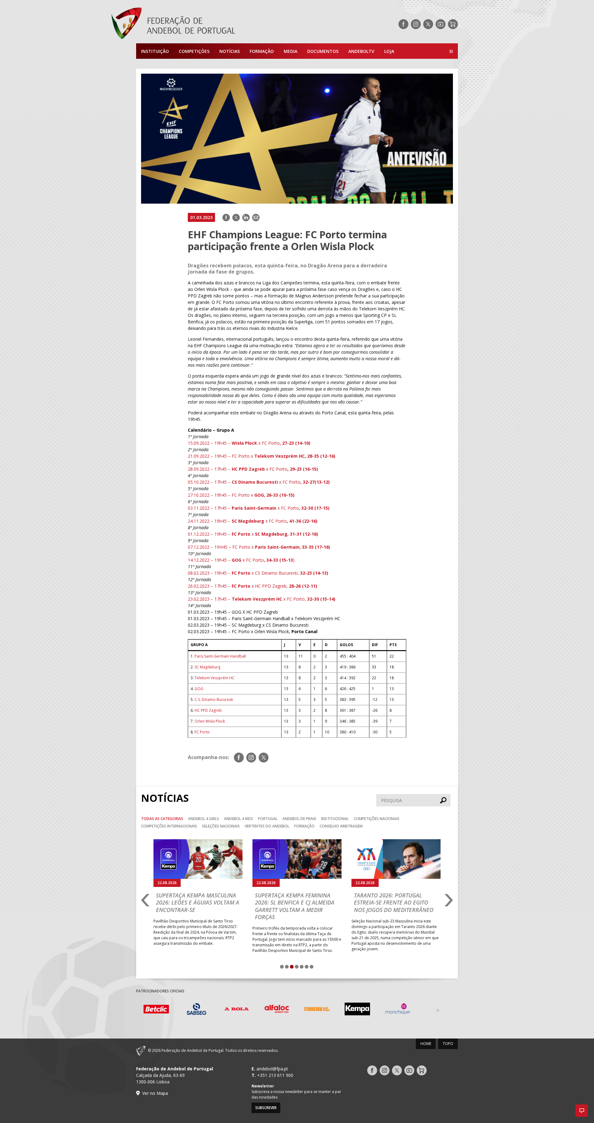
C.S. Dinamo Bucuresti (214, 699)
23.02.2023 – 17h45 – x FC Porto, (261, 599)
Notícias (229, 51)
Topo (448, 1043)
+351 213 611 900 (275, 1075)
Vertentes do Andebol (267, 826)
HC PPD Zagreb (208, 710)
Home (425, 1043)
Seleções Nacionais (221, 826)
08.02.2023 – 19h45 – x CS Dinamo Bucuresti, (258, 573)
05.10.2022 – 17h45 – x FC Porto (259, 482)
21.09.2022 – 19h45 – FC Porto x (261, 456)
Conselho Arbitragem (341, 826)
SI (451, 51)
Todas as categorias (162, 818)
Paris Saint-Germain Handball (220, 656)
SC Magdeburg (207, 667)
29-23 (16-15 (303, 469)
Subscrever (266, 1107)
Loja (389, 51)
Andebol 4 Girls (203, 818)
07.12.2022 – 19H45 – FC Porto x (259, 547)
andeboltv (361, 51)
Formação (262, 51)
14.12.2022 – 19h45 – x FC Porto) (241, 560)
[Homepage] (198, 24)
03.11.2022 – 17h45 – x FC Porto (258, 508)
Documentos (322, 51)
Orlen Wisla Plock (210, 721)
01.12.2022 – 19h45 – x (253, 534)
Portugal (268, 818)
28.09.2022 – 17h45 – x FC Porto (239, 469)
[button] (581, 1110)
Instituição (155, 51)
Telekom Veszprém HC (215, 677)
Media (290, 51)
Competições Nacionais (376, 818)
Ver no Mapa (155, 1093)
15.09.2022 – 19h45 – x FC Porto (249, 443)
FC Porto (202, 732)
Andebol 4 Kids (238, 818)
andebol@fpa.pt (272, 1069)
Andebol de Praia (299, 818)
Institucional (335, 818)
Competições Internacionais (169, 826)
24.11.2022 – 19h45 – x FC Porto (252, 521)
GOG (199, 688)
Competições (194, 51)
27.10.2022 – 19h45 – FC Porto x (241, 495)
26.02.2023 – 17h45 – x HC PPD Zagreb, (252, 586)
